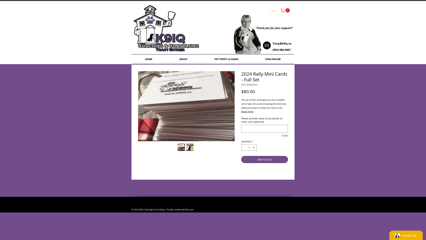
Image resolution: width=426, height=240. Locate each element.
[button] (286, 10)
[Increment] (254, 147)
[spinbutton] (249, 147)
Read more (247, 111)
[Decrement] (244, 147)
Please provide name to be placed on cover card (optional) (262, 120)
